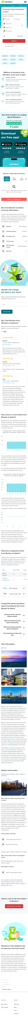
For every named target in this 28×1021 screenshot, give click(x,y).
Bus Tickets (4, 979)
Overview (13, 56)
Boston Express (7, 344)
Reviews (21, 56)
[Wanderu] (7, 2)
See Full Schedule (14, 199)
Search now (9, 885)
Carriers (13, 59)
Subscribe (6, 311)
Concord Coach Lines (8, 365)
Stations (13, 63)
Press (15, 1010)
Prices (5, 59)
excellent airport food (15, 759)
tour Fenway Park (10, 743)
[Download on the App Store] (6, 144)
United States (6, 982)
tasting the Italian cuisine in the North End (12, 739)
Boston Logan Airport (12, 757)
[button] (25, 2)
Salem (4, 987)
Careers (16, 1013)
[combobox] (14, 24)
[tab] (7, 20)
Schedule (5, 56)
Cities (5, 63)
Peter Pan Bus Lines (19, 809)
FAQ (21, 59)
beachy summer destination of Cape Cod (12, 749)
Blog (15, 1007)
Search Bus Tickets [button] (14, 906)
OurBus (22, 807)
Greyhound (17, 807)
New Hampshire (6, 984)
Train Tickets (4, 1007)
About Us (16, 1004)
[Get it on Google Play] (20, 144)
